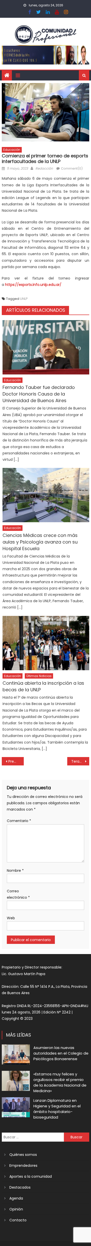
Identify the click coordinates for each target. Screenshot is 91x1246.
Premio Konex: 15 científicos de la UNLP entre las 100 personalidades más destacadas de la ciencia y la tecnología (16, 761)
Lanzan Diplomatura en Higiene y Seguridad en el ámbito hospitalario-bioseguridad (57, 1109)
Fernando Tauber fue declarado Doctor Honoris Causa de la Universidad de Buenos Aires (39, 394)
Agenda (16, 1198)
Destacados (20, 1187)
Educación (11, 149)
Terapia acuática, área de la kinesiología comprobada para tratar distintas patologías (80, 761)
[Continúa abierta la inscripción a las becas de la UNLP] (46, 643)
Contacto (18, 1220)
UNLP (24, 298)
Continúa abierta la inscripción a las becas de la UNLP (43, 686)
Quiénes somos (23, 1154)
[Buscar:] (33, 1136)
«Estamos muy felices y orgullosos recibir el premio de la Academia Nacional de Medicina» (59, 1082)
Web (11, 918)
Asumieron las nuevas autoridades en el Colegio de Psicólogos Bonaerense (60, 1053)
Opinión (16, 1209)
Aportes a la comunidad (30, 1176)
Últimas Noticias (39, 676)
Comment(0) (72, 168)
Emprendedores (23, 1165)
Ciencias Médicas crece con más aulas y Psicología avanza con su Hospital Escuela (40, 542)
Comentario (19, 820)
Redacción (44, 168)
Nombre (15, 870)
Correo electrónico (18, 894)
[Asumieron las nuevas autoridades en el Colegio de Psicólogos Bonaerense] (16, 1054)
